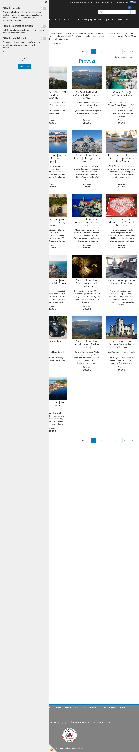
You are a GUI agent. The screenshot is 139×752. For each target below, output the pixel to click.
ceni (124, 57)
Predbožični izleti (125, 19)
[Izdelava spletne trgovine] (80, 748)
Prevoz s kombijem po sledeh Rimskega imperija (52, 158)
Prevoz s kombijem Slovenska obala (52, 403)
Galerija (58, 707)
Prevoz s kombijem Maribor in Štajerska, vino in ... (52, 222)
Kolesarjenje (104, 19)
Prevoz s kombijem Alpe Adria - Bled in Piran (87, 222)
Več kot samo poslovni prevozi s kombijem (121, 281)
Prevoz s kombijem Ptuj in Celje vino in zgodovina (52, 94)
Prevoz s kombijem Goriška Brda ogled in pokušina (121, 344)
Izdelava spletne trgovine (66, 748)
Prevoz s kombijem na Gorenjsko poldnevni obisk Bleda (121, 158)
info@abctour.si (105, 722)
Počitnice (72, 19)
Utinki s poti (80, 707)
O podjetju (93, 707)
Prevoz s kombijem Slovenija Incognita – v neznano (86, 158)
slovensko (131, 2)
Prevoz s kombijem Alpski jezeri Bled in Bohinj (87, 344)
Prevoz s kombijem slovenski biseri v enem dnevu (87, 94)
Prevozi (57, 43)
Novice (68, 707)
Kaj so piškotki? (9, 52)
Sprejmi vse (24, 66)
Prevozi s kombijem (52, 341)
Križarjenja (87, 19)
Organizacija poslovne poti (113, 707)
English (134, 2)
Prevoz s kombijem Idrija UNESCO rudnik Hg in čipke (122, 222)
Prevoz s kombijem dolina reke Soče (121, 93)
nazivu (131, 57)
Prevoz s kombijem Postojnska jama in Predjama (87, 283)
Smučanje (57, 19)
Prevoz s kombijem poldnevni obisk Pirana (52, 281)
